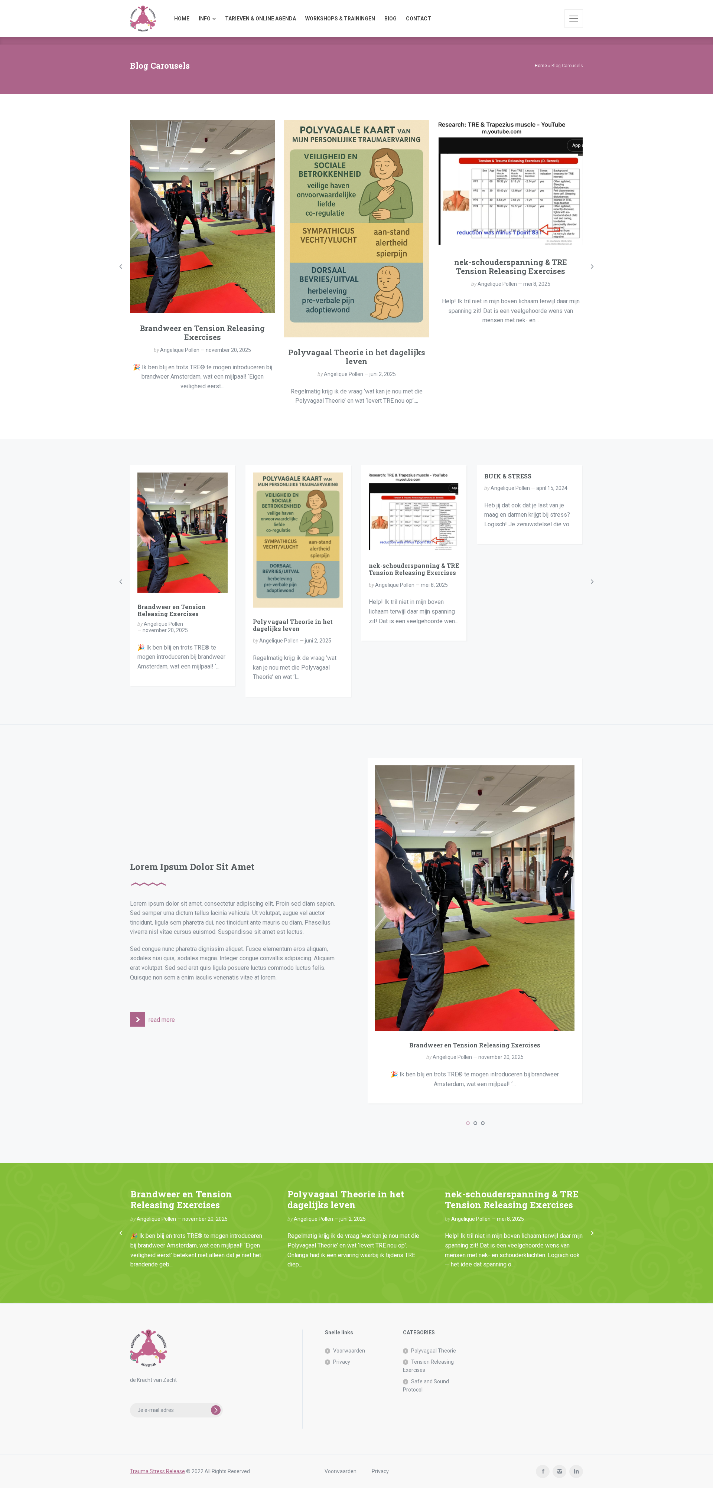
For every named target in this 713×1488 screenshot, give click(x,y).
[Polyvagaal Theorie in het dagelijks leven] (356, 228)
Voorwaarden (349, 1351)
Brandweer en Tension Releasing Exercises (202, 332)
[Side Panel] (573, 18)
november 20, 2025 (228, 350)
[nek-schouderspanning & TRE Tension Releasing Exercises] (511, 184)
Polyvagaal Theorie (433, 1351)
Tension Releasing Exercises (428, 1366)
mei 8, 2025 (536, 284)
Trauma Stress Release (157, 1471)
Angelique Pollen (179, 350)
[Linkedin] (576, 1471)
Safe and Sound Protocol (426, 1386)
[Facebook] (543, 1471)
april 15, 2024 (551, 488)
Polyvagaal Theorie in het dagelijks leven (356, 356)
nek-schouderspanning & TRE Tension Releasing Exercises (510, 266)
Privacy (341, 1362)
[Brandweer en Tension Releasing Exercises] (202, 216)
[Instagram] (559, 1471)
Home (541, 65)
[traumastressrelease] (143, 19)
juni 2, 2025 (382, 374)
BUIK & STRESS (507, 476)
